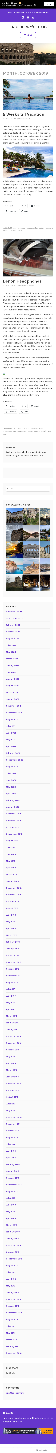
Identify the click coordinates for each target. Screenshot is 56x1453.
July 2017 (10, 989)
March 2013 (11, 1225)
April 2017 (11, 1009)
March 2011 (11, 1339)
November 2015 (13, 1083)
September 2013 (14, 1184)
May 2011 (10, 1333)
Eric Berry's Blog (28, 27)
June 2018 (11, 915)
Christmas (7, 431)
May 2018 (10, 921)
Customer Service (20, 431)
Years (5, 434)
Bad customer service (27, 428)
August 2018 (12, 908)
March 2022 (12, 692)
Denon (30, 431)
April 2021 (11, 746)
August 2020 (12, 766)
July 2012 (10, 1272)
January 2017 (12, 1029)
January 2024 (12, 665)
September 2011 (14, 1312)
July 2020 (11, 773)
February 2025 (13, 625)
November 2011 (13, 1299)
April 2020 (11, 793)
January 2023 (12, 679)
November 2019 (13, 820)
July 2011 (10, 1326)
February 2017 (13, 1023)
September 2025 (14, 618)
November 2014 (13, 1124)
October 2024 (13, 631)
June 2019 (11, 854)
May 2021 (10, 739)
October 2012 (12, 1252)
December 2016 (13, 1036)
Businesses (29, 285)
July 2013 (10, 1198)
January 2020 (13, 807)
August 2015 (12, 1097)
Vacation (18, 231)
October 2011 (12, 1306)
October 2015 (12, 1090)
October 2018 (13, 901)
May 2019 (10, 861)
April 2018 (11, 928)
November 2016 (13, 1043)
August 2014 (12, 1137)
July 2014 (10, 1144)
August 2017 (12, 982)
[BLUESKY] (28, 17)
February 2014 (13, 1164)
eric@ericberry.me (15, 1393)
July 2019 (10, 847)
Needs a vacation (45, 228)
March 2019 (11, 874)
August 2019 (12, 840)
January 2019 (12, 881)
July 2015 (10, 1104)
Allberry (12, 228)
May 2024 (11, 652)
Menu (29, 35)
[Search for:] (28, 488)
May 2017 (10, 1002)
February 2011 (12, 1346)
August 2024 (12, 638)
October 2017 (12, 969)
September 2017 (14, 975)
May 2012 (10, 1286)
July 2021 (10, 726)
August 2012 (12, 1265)
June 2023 (11, 672)
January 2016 (12, 1077)
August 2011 (12, 1319)
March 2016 (11, 1070)
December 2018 (14, 888)
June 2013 (11, 1205)
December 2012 (13, 1245)
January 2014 (12, 1171)
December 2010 (14, 1353)
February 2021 (13, 753)
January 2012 (12, 1292)
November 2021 (13, 706)
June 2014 (11, 1151)
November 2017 (13, 962)
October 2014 (12, 1130)
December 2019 (13, 813)
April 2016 (11, 1063)
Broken (40, 428)
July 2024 (11, 645)
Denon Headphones (22, 281)
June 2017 (11, 996)
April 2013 (11, 1218)
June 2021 (11, 733)
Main (27, 118)
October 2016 (12, 1050)
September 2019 (14, 834)
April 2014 (11, 1157)
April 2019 (11, 867)
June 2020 (11, 780)
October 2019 (12, 827)
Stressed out (8, 231)
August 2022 (12, 685)
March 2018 (11, 935)
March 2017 (11, 1016)
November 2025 (14, 611)
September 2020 (14, 760)
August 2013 (12, 1191)
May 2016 (10, 1056)
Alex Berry (13, 428)
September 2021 (14, 712)
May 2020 (11, 787)
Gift (49, 4)
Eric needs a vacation (25, 228)
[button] (14, 516)
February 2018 (13, 942)
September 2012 (14, 1259)
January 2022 (12, 699)
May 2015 (10, 1110)
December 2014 (13, 1117)
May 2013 (10, 1211)
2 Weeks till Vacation (23, 114)
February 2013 (13, 1232)
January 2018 (12, 948)
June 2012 (11, 1279)
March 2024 (12, 658)
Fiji (36, 228)
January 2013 (12, 1238)
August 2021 (12, 719)
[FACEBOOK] (22, 17)
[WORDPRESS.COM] (33, 17)
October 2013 (12, 1178)
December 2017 (13, 955)
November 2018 (14, 894)
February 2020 (13, 800)
